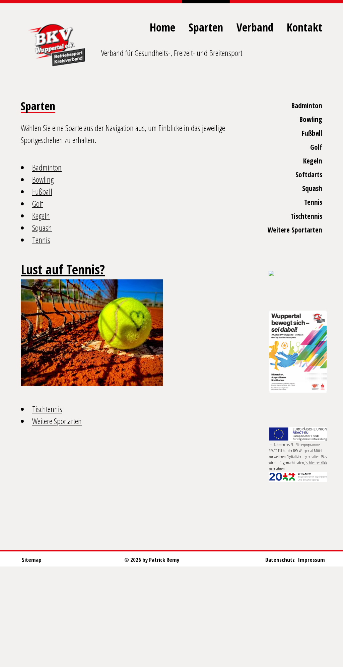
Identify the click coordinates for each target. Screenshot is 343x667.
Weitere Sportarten (295, 230)
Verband (254, 27)
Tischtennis (306, 216)
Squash (312, 188)
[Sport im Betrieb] (298, 274)
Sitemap (32, 559)
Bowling (310, 119)
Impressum (311, 559)
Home (162, 27)
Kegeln (312, 160)
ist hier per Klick (316, 463)
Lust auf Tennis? (63, 269)
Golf (316, 147)
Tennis (313, 202)
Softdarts (308, 174)
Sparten (206, 27)
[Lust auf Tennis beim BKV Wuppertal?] (92, 332)
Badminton (306, 105)
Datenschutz (280, 559)
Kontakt (304, 27)
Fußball (312, 133)
